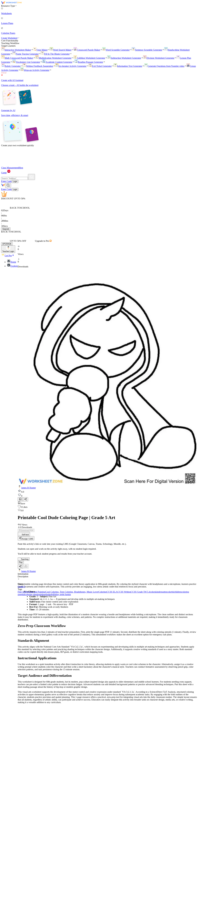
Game (4, 172)
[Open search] (8, 185)
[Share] (25, 499)
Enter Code (6, 181)
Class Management (10, 167)
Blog (21, 167)
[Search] (31, 177)
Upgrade (5, 229)
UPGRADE (7, 244)
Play (21, 562)
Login (15, 181)
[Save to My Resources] (20, 499)
